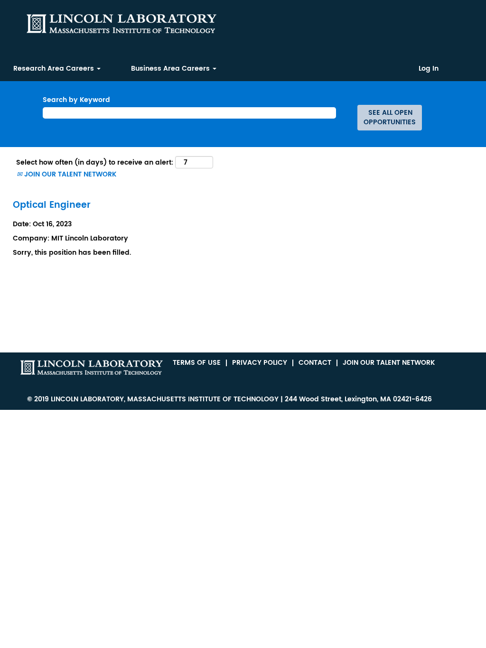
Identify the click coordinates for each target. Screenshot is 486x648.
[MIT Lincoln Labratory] (91, 367)
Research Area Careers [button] (54, 68)
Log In (429, 69)
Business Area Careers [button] (171, 68)
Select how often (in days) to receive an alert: (94, 162)
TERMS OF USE (197, 362)
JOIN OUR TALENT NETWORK (69, 174)
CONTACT (315, 362)
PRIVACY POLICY (259, 362)
